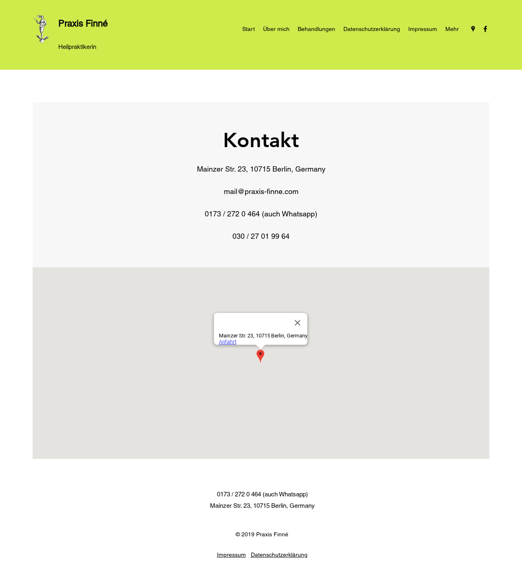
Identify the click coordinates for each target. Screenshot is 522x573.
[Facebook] (485, 29)
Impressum (231, 554)
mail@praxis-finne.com (261, 191)
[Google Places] (473, 29)
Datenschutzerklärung (279, 554)
